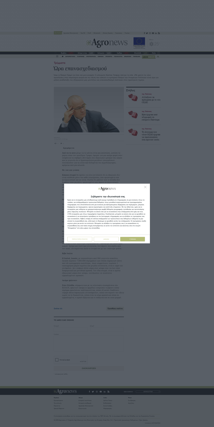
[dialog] (107, 213)
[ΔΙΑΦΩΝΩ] (146, 187)
